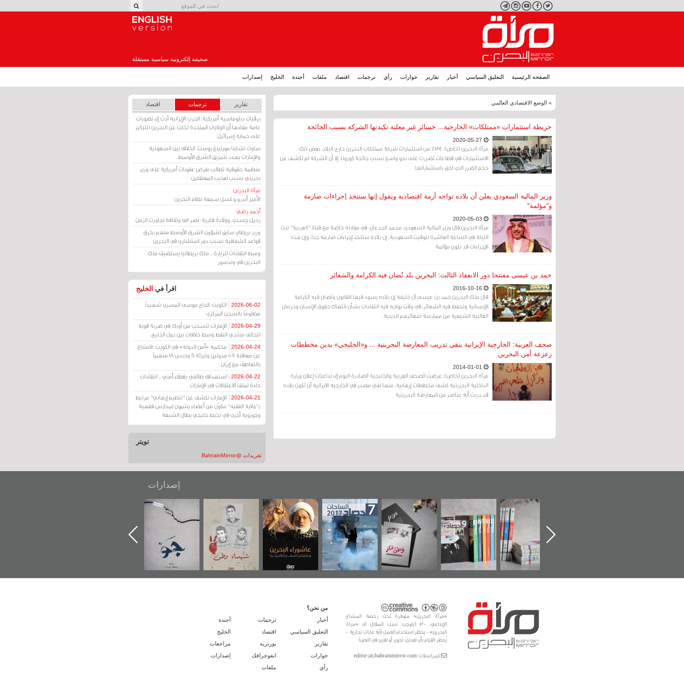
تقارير (432, 77)
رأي (388, 77)
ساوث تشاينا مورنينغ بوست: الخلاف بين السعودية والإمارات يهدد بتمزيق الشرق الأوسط (204, 152)
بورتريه (268, 643)
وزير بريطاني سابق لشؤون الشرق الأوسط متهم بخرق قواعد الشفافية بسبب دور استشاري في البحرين (201, 236)
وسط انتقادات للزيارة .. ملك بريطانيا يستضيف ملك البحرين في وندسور (204, 257)
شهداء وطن (298, 507)
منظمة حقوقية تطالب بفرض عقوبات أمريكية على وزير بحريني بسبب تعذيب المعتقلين (200, 173)
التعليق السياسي (485, 77)
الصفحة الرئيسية (531, 77)
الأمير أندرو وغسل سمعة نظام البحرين (217, 194)
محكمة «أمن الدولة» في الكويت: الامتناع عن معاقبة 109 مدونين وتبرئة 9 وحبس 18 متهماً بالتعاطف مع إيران (198, 355)
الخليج (277, 77)
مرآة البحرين (518, 39)
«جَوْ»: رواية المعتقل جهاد (239, 512)
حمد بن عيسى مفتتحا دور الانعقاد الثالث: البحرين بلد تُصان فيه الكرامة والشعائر (441, 275)
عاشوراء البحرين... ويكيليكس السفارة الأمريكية (358, 517)
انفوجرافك (264, 655)
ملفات (319, 77)
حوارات (409, 77)
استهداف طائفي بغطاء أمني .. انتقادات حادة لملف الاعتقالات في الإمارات (200, 380)
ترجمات (366, 77)
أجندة (298, 77)
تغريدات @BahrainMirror (231, 455)
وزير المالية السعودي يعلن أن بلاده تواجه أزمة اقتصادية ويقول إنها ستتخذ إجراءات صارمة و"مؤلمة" (428, 201)
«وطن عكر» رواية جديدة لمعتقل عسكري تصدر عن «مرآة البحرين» (476, 521)
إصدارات (252, 77)
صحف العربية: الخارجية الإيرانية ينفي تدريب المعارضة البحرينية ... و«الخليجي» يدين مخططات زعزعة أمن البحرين (421, 349)
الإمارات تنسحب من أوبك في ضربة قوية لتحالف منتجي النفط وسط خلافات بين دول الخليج (199, 329)
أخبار (452, 77)
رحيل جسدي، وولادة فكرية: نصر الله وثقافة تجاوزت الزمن (197, 215)
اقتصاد (342, 77)
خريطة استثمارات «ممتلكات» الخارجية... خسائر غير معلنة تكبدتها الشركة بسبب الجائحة (429, 127)
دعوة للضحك (179, 507)
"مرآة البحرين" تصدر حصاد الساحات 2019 (536, 517)
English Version (152, 23)
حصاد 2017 (417, 507)
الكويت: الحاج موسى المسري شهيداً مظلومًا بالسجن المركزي (202, 308)
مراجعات (220, 643)
